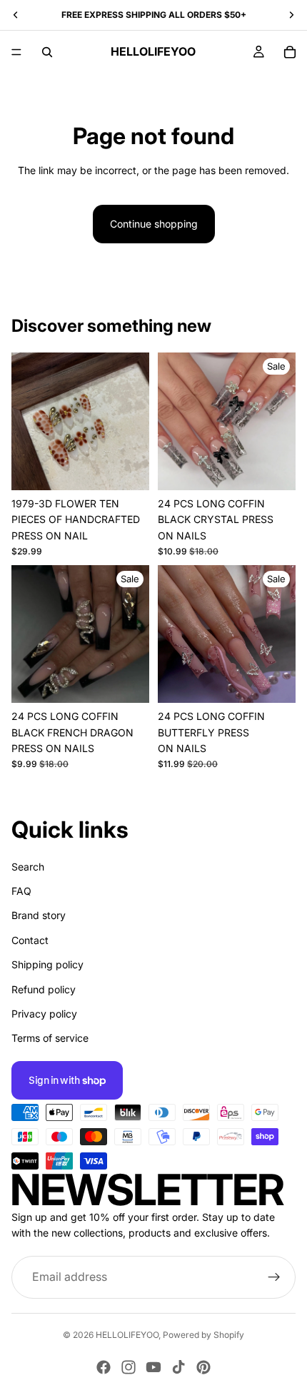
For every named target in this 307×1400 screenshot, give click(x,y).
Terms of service (50, 1038)
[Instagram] (128, 1367)
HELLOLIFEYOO (127, 1334)
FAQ (21, 891)
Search (27, 866)
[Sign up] (274, 1277)
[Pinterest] (203, 1367)
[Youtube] (153, 1367)
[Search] (47, 52)
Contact (30, 939)
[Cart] (290, 52)
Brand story (38, 915)
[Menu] (16, 52)
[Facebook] (103, 1367)
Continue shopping (154, 224)
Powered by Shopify (203, 1334)
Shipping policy (47, 964)
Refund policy (43, 989)
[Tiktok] (178, 1367)
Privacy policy (44, 1014)
